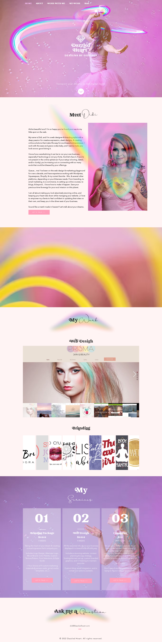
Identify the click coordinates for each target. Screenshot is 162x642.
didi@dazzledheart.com (80, 626)
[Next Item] (134, 374)
